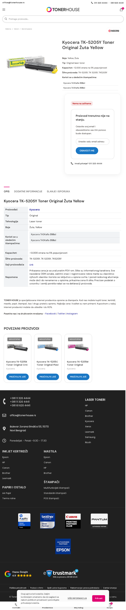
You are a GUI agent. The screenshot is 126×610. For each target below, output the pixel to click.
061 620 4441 (117, 3)
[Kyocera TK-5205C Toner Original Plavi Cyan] (48, 347)
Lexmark (89, 431)
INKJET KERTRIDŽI (15, 451)
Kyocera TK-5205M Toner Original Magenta (77, 364)
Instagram (72, 313)
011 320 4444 (100, 3)
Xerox (88, 426)
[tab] (7, 191)
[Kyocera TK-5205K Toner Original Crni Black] (17, 347)
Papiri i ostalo (14, 487)
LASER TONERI (95, 400)
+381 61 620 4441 (20, 405)
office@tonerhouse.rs (13, 3)
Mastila (50, 451)
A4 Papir (6, 493)
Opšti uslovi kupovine (57, 588)
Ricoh (88, 442)
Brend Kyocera (27, 29)
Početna (8, 29)
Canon (88, 410)
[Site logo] (63, 9)
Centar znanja (110, 588)
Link (31, 264)
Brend (16, 29)
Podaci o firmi (37, 588)
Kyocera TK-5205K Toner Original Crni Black (16, 364)
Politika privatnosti (18, 588)
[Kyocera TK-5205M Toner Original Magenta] (78, 347)
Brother (89, 416)
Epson (5, 457)
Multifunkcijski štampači (56, 487)
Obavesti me (87, 150)
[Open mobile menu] (4, 9)
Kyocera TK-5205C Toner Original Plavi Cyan (47, 364)
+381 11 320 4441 (20, 402)
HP (86, 405)
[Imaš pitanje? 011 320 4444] (72, 163)
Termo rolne (9, 498)
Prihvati (98, 598)
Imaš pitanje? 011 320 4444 (88, 163)
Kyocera (35, 209)
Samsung (90, 437)
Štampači (51, 482)
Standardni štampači (55, 493)
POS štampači (51, 498)
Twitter (61, 313)
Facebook (50, 313)
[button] (18, 574)
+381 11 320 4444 (20, 398)
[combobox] (63, 19)
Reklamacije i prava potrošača (85, 588)
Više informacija (77, 598)
